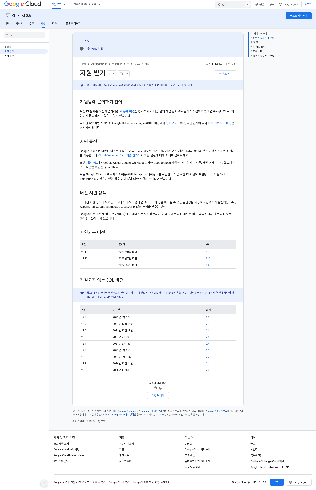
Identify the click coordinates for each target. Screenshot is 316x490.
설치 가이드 (173, 123)
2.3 (208, 350)
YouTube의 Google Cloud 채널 (267, 461)
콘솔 (261, 4)
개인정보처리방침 (79, 482)
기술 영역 (56, 4)
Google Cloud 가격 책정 (66, 449)
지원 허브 (92, 162)
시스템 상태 (125, 461)
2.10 (208, 258)
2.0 (208, 370)
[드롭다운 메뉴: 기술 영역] (65, 4)
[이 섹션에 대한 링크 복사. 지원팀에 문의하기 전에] (126, 102)
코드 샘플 (190, 455)
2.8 (208, 317)
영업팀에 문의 (61, 461)
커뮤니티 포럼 (126, 443)
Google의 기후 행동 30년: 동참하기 (151, 482)
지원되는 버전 (223, 123)
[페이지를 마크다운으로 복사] (121, 74)
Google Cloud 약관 (119, 482)
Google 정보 (60, 482)
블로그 (253, 443)
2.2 (208, 356)
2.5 (208, 337)
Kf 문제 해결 (127, 111)
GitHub (189, 443)
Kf (14, 15)
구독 (277, 482)
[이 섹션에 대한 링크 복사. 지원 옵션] (100, 142)
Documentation (99, 63)
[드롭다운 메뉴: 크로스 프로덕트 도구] (100, 4)
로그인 (308, 4)
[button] (24, 56)
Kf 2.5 (26, 15)
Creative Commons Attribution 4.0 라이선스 (140, 411)
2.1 (208, 363)
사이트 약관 (99, 482)
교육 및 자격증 (192, 467)
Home (83, 63)
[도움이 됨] (228, 64)
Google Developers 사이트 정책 (117, 414)
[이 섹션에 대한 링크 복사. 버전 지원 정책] (110, 193)
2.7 (208, 323)
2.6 (208, 330)
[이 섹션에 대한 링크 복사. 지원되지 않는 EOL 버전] (127, 280)
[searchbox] (24, 35)
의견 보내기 (225, 73)
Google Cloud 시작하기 (197, 449)
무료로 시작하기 (298, 15)
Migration (117, 63)
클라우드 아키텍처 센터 (197, 461)
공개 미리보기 (73, 23)
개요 (6, 23)
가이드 (19, 23)
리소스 (55, 23)
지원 (43, 23)
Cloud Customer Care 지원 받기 (118, 155)
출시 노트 (124, 455)
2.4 (208, 343)
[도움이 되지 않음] (233, 64)
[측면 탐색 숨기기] (44, 483)
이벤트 (253, 449)
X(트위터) (255, 455)
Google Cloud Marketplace (69, 455)
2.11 (208, 251)
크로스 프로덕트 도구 (85, 4)
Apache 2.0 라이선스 (216, 411)
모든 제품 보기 (61, 443)
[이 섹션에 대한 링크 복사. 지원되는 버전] (108, 233)
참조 (31, 23)
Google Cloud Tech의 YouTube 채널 (270, 467)
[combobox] (233, 4)
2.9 (207, 265)
